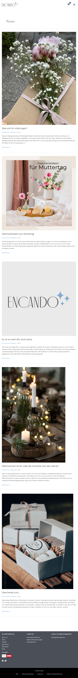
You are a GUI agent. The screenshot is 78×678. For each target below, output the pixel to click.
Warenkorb (5, 646)
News (19, 132)
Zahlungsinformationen (58, 637)
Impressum (40, 674)
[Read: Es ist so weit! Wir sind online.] (39, 299)
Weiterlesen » (6, 147)
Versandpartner (31, 642)
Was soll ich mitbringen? (14, 128)
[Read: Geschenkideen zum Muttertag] (39, 193)
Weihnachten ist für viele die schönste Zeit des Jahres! (30, 466)
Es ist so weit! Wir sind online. (17, 339)
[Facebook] (3, 661)
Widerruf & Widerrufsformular (54, 674)
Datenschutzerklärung (27, 674)
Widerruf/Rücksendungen (34, 640)
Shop (3, 649)
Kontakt (4, 642)
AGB (17, 674)
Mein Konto (5, 644)
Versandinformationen (33, 637)
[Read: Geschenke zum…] (37, 541)
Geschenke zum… (11, 592)
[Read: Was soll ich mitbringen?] (39, 78)
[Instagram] (5, 661)
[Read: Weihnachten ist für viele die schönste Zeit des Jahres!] (33, 415)
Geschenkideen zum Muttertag (18, 233)
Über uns (4, 637)
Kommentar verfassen (9, 132)
